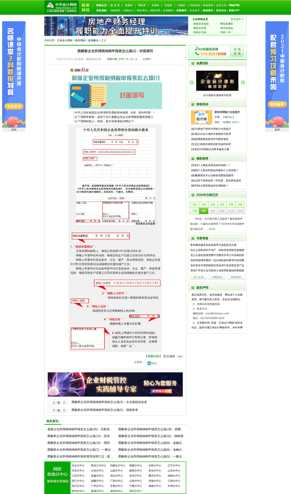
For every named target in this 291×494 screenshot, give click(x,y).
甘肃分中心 (116, 485)
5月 (231, 204)
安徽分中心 (97, 475)
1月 (195, 204)
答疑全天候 (199, 32)
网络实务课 (199, 28)
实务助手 (195, 10)
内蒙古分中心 (117, 465)
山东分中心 (174, 470)
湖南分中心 (174, 475)
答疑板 (168, 5)
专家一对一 (226, 32)
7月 (195, 210)
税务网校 (80, 40)
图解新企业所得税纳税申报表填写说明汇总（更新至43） (85, 456)
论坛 (154, 363)
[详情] (212, 229)
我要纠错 (112, 59)
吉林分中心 (154, 465)
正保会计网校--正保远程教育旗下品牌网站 (61, 7)
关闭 (277, 129)
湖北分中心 (116, 475)
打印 (121, 59)
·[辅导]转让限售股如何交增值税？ (209, 185)
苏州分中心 (135, 475)
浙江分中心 (78, 480)
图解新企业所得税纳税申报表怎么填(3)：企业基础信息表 (109, 402)
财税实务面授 (201, 23)
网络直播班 (226, 23)
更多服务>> (237, 19)
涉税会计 (129, 10)
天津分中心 (174, 485)
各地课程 (208, 5)
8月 (204, 210)
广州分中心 (97, 485)
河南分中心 (154, 480)
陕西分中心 (135, 470)
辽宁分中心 (174, 465)
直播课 (129, 5)
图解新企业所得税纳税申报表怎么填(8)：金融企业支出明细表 (159, 442)
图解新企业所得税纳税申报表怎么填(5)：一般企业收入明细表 (159, 456)
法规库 (181, 5)
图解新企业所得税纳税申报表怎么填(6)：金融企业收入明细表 (159, 449)
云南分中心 (135, 480)
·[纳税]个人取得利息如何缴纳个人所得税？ (214, 170)
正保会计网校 (64, 40)
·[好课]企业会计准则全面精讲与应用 (210, 133)
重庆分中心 (154, 475)
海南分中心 (154, 485)
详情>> (236, 122)
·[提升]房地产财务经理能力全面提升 (210, 128)
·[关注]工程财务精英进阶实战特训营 (210, 144)
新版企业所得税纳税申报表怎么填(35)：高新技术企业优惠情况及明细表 (95, 429)
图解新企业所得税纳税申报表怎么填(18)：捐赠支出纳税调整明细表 (162, 429)
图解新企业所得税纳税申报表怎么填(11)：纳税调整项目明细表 (159, 436)
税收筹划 (142, 10)
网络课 (142, 5)
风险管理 (155, 10)
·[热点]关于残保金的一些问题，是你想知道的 (215, 180)
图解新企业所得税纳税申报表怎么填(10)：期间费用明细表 (86, 442)
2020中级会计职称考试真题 (14, 74)
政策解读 (168, 10)
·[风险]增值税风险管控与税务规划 (209, 139)
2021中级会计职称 (277, 74)
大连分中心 (97, 470)
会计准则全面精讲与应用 (217, 95)
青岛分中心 (154, 470)
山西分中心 (116, 470)
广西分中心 (116, 480)
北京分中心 (78, 465)
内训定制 (195, 5)
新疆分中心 (135, 465)
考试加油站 (226, 28)
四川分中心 (78, 485)
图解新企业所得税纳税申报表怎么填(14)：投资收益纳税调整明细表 (92, 436)
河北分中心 (78, 470)
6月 (240, 204)
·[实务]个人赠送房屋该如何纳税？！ (210, 165)
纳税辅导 (115, 10)
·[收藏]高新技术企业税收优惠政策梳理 (211, 175)
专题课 (155, 5)
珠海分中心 (97, 491)
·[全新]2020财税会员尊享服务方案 (209, 149)
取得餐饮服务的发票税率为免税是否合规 (213, 244)
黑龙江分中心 (98, 465)
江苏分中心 (78, 475)
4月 (222, 204)
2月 (204, 204)
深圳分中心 (116, 491)
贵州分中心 (78, 491)
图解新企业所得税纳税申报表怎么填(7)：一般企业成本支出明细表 (91, 449)
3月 (213, 204)
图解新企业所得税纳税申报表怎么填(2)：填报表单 (105, 409)
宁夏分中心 (135, 485)
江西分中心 (174, 480)
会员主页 (221, 5)
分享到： (148, 59)
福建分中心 (97, 480)
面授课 (115, 5)
